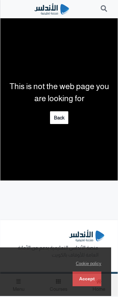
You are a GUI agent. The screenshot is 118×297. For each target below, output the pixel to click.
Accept (87, 278)
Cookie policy (88, 263)
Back (59, 117)
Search (104, 5)
